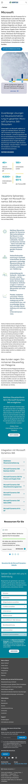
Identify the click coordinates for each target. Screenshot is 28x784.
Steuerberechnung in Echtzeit (8, 682)
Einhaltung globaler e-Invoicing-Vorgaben (11, 687)
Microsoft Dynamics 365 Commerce (11, 494)
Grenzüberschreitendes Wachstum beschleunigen (13, 691)
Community (4, 710)
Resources (3, 673)
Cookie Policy (13, 774)
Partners (3, 675)
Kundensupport (5, 719)
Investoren (4, 713)
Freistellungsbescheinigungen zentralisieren (12, 694)
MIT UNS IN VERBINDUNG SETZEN (11, 49)
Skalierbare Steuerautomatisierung (11, 462)
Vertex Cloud (4, 665)
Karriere (3, 705)
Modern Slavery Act (6, 775)
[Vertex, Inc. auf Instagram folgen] (16, 758)
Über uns (3, 700)
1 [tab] (10, 554)
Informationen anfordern (7, 722)
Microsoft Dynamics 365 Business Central (11, 470)
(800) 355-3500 (6, 763)
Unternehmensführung (7, 708)
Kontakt (5, 754)
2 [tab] (12, 554)
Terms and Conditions (6, 772)
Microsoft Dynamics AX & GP (11, 510)
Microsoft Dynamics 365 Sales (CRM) (11, 502)
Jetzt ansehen (14, 435)
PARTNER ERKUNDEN (7, 152)
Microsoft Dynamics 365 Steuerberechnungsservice (12, 486)
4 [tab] (18, 554)
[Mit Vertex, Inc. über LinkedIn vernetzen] (9, 758)
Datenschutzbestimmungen (13, 743)
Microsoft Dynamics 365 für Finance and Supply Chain (12, 478)
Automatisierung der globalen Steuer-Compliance (13, 684)
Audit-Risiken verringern (7, 689)
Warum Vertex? (5, 663)
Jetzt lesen (13, 91)
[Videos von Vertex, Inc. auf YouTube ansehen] (12, 758)
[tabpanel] (14, 272)
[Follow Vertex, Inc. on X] (5, 758)
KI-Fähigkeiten (4, 668)
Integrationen (4, 670)
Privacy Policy (17, 772)
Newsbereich (4, 703)
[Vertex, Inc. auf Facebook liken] (2, 758)
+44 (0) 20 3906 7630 (20, 763)
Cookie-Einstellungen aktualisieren (10, 777)
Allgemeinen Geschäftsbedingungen (18, 741)
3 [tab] (15, 554)
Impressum (16, 775)
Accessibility (4, 774)
